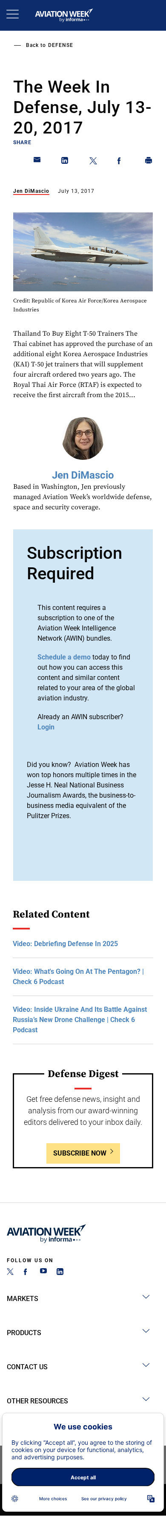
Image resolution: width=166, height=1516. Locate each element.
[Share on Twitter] (93, 162)
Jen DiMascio (31, 191)
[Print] (149, 162)
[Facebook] (26, 1273)
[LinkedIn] (60, 1273)
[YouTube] (43, 1273)
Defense (60, 45)
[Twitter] (10, 1273)
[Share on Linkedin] (65, 162)
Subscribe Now (79, 1153)
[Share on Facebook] (121, 162)
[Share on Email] (37, 162)
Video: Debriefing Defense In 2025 (65, 944)
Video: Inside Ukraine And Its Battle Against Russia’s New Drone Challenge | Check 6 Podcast (80, 1019)
